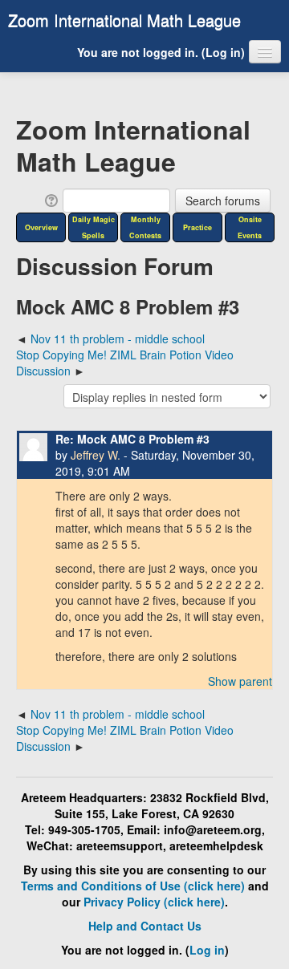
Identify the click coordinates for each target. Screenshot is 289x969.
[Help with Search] (50, 199)
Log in (223, 52)
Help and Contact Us (144, 926)
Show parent (240, 681)
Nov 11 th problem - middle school (118, 338)
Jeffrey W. (95, 455)
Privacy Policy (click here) (154, 902)
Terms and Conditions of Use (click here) (133, 886)
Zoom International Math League (124, 19)
